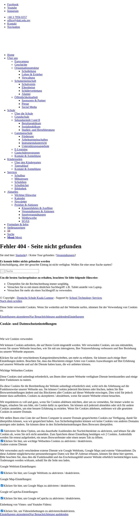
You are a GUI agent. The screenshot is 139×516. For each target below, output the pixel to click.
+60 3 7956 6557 (17, 17)
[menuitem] (73, 17)
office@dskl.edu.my (18, 20)
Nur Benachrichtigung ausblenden (48, 316)
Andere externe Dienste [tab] (13, 444)
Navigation (13, 26)
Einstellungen (76, 316)
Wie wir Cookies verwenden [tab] (16, 338)
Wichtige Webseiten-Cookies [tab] (16, 370)
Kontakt (11, 23)
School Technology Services (85, 297)
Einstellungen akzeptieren (14, 316)
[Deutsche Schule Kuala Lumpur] (27, 48)
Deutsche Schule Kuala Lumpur (35, 297)
